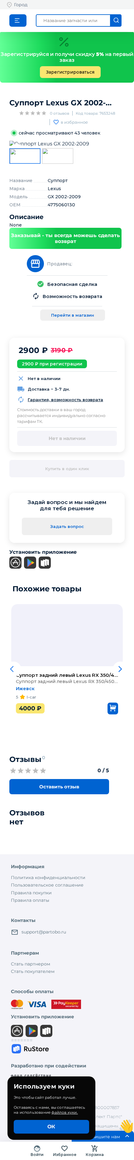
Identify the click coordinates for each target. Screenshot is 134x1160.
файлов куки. (64, 1112)
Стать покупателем (33, 971)
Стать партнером (30, 964)
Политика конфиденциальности (48, 877)
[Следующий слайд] (120, 643)
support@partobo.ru (44, 932)
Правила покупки (31, 893)
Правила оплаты (30, 900)
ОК (51, 1127)
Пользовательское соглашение (47, 885)
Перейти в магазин (72, 315)
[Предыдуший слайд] (13, 643)
